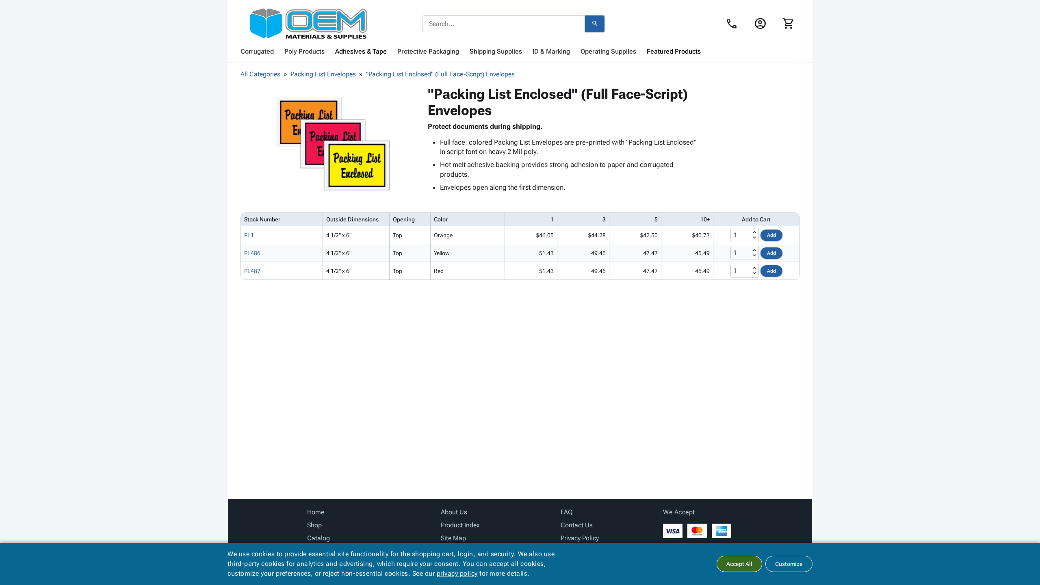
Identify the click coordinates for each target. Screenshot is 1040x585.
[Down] (754, 237)
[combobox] (504, 24)
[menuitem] (257, 51)
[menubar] (520, 51)
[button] (333, 142)
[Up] (754, 232)
